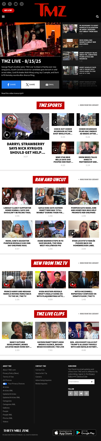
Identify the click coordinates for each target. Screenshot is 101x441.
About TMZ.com (9, 370)
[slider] (30, 56)
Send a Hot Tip (41, 373)
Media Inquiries (41, 384)
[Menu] (3, 16)
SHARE (32, 84)
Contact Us (39, 370)
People (5, 411)
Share (13, 84)
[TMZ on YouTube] (81, 393)
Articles (6, 387)
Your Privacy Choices (16, 384)
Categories (7, 401)
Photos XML (7, 418)
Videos (5, 422)
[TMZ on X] (10, 4)
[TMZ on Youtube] (16, 4)
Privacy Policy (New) (11, 373)
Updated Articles (9, 394)
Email (51, 84)
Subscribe (92, 381)
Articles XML (8, 391)
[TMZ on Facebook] (4, 4)
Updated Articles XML (11, 397)
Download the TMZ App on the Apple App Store (63, 433)
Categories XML (9, 404)
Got (8, 10)
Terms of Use (8, 377)
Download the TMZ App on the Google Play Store (85, 433)
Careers (38, 377)
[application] (30, 39)
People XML (7, 415)
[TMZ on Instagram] (22, 4)
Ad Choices (7, 380)
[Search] (97, 16)
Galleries (6, 408)
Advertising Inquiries (43, 380)
